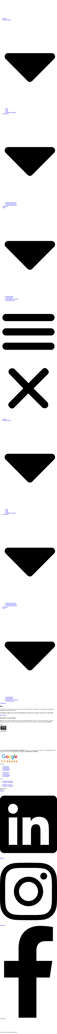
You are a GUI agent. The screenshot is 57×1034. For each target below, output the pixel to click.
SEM (7, 109)
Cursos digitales (9, 297)
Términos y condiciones (8, 782)
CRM (7, 111)
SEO (7, 108)
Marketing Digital (9, 296)
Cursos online (6, 770)
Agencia (4, 18)
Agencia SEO (6, 766)
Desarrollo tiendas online (11, 203)
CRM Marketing (6, 768)
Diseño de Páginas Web (11, 202)
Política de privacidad (7, 781)
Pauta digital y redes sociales (12, 299)
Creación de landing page (11, 205)
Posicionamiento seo (10, 300)
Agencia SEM (6, 767)
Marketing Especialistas (11, 112)
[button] (28, 359)
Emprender (5, 206)
